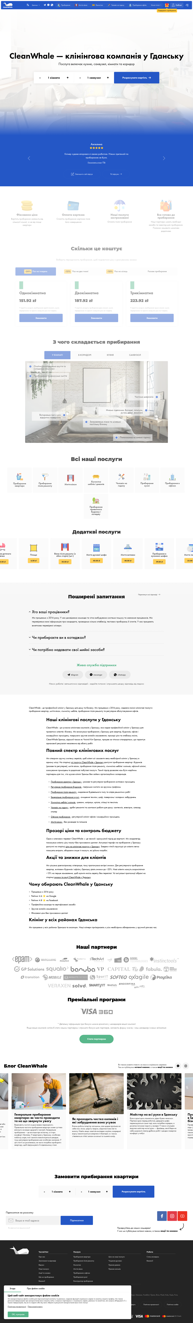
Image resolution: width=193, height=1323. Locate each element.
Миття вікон (57, 822)
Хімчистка (77, 1265)
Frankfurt (146, 1295)
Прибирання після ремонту (64, 792)
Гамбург (132, 1295)
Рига (176, 1295)
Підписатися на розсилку (19, 1212)
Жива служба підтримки (96, 665)
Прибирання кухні (80, 1277)
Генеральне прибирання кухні (65, 797)
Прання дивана (114, 1265)
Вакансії (42, 1281)
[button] (29, 158)
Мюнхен (139, 1295)
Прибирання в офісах (81, 1273)
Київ (166, 1295)
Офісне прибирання (61, 816)
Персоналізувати (35, 1307)
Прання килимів (114, 1269)
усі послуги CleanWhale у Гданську (87, 762)
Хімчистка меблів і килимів (63, 802)
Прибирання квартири (81, 1257)
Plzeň (162, 1295)
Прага (152, 1295)
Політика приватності (17, 1307)
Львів (171, 1295)
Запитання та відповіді (47, 1261)
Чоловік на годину (60, 807)
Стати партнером (96, 1038)
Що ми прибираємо (46, 1277)
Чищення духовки (115, 1261)
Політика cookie (172, 1305)
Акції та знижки (44, 1273)
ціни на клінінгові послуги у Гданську (83, 846)
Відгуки (41, 1265)
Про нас (42, 1257)
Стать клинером (153, 1257)
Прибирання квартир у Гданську (66, 781)
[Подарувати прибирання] (167, 5)
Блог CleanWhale (25, 1066)
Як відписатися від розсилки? (19, 1228)
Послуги (77, 1252)
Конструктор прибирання (83, 1281)
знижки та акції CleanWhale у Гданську (72, 877)
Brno (157, 1295)
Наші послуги (44, 1269)
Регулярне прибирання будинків (66, 787)
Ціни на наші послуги (116, 1257)
